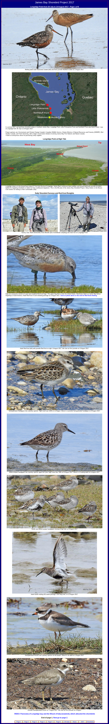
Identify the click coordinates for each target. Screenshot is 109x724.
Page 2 (26, 722)
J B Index (67, 722)
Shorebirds (90, 722)
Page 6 (58, 722)
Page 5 (50, 722)
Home (74, 722)
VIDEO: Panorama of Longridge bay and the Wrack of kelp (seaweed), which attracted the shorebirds (54, 714)
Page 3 (34, 722)
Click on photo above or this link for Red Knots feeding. (78, 295)
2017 (82, 722)
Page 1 (18, 722)
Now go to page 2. (60, 718)
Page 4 (42, 722)
